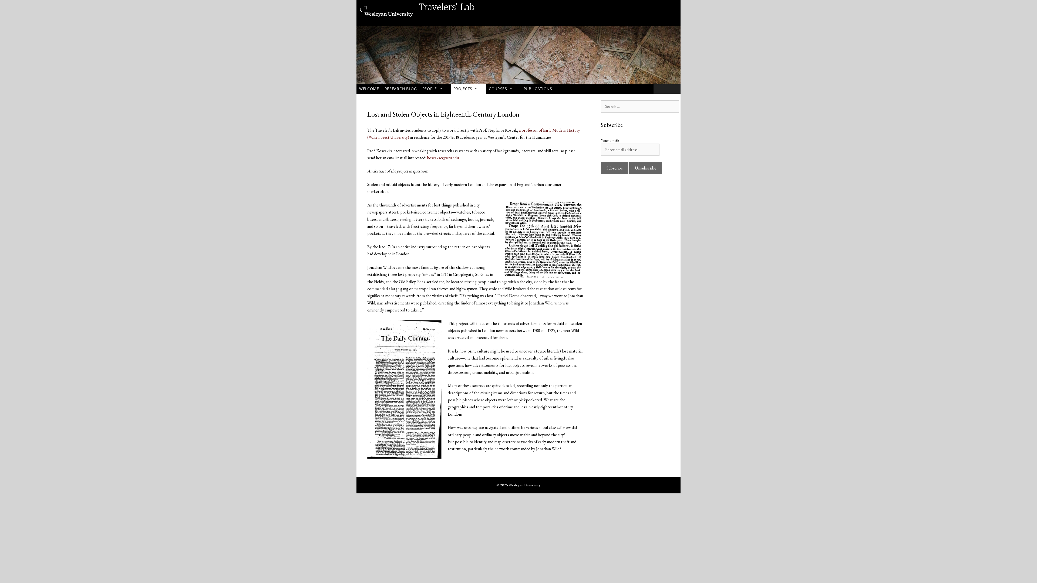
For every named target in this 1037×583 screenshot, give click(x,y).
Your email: (610, 140)
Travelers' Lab (447, 7)
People (429, 88)
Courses (498, 88)
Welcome (369, 88)
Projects (462, 88)
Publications (538, 88)
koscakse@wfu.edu (443, 158)
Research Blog (401, 88)
